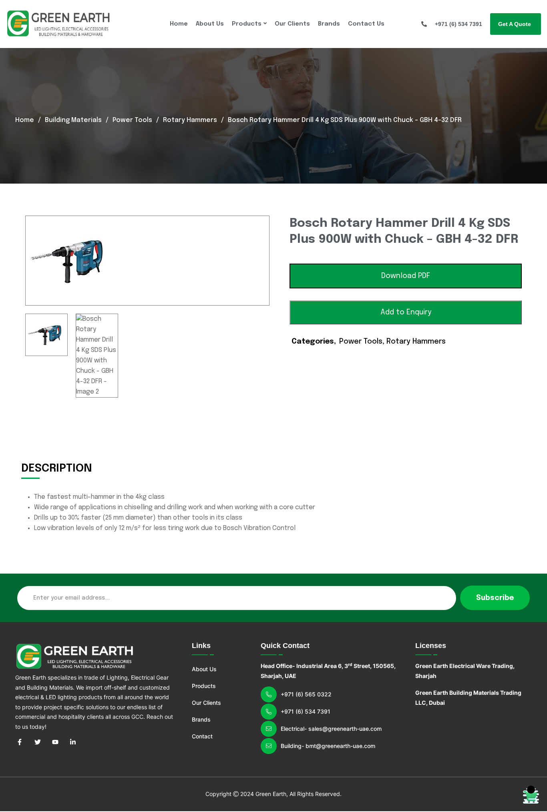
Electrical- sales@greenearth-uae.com (331, 728)
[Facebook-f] (19, 742)
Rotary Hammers (190, 120)
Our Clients (292, 24)
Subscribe (495, 598)
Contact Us (366, 24)
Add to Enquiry (405, 312)
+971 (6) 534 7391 (305, 711)
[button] (406, 276)
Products (246, 24)
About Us (210, 24)
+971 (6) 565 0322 (306, 694)
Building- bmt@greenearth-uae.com (328, 745)
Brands (329, 24)
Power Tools (132, 120)
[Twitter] (37, 742)
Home (179, 24)
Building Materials (73, 120)
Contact (202, 736)
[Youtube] (55, 742)
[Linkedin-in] (72, 742)
